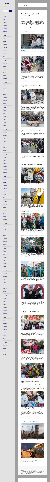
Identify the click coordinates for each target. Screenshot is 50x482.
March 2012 (4, 269)
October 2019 (5, 135)
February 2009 (5, 323)
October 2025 (5, 29)
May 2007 (4, 354)
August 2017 (4, 173)
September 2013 (5, 242)
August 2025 (4, 32)
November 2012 (5, 257)
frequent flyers (38, 469)
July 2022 (4, 87)
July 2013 (4, 245)
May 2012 (4, 266)
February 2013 (5, 253)
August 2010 (4, 297)
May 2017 (4, 178)
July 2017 (4, 175)
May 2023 (4, 72)
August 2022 (4, 85)
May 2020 (4, 125)
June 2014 (4, 229)
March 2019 (4, 145)
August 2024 (4, 50)
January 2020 (5, 131)
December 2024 (5, 44)
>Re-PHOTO (6, 3)
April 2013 (4, 250)
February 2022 (5, 94)
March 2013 (4, 251)
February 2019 (5, 147)
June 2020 (4, 123)
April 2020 (4, 126)
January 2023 (5, 78)
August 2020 (4, 120)
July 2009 (4, 316)
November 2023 (5, 63)
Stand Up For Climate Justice (28, 307)
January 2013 (5, 254)
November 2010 (5, 292)
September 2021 (5, 101)
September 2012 (5, 260)
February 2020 (5, 129)
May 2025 (4, 37)
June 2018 (4, 159)
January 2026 (5, 25)
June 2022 (4, 88)
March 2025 (4, 40)
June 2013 (4, 247)
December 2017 (5, 167)
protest (41, 471)
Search (4, 9)
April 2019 (4, 144)
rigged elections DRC (23, 472)
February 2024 (5, 59)
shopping (29, 472)
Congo (23, 469)
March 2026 (4, 22)
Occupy (27, 471)
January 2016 (5, 201)
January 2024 (5, 60)
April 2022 (4, 91)
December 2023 (5, 62)
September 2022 (5, 84)
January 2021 (5, 113)
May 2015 (4, 213)
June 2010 (4, 300)
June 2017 (4, 176)
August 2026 (4, 15)
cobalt (21, 469)
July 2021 (4, 104)
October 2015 (5, 206)
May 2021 (4, 107)
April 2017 (4, 179)
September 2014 (5, 225)
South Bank (32, 472)
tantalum (38, 472)
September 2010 (5, 295)
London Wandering (29, 461)
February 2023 (5, 76)
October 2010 (5, 294)
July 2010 (4, 298)
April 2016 (4, 197)
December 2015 (5, 203)
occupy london (30, 471)
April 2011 (4, 285)
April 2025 (4, 38)
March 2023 (4, 75)
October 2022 (5, 82)
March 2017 (4, 181)
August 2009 (4, 314)
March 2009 (4, 322)
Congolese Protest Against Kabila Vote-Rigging (31, 416)
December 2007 (5, 344)
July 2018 (4, 157)
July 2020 (4, 122)
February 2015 (5, 217)
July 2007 (4, 351)
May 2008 (4, 336)
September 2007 (5, 348)
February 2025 (5, 41)
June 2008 (4, 335)
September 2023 (5, 66)
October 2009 (5, 311)
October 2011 (5, 276)
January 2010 (5, 307)
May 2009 (4, 319)
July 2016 (4, 192)
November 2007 (5, 345)
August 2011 (4, 279)
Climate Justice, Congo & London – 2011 (30, 15)
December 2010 (5, 291)
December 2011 (5, 273)
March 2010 (4, 304)
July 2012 (4, 263)
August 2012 (4, 261)
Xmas (23, 473)
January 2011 (5, 289)
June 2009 (4, 317)
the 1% (41, 472)
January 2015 (5, 219)
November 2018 (5, 151)
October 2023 (5, 65)
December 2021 (5, 97)
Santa (27, 472)
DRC (27, 469)
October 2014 (5, 223)
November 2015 (5, 204)
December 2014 (5, 220)
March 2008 (4, 339)
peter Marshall (38, 471)
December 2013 (5, 238)
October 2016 (5, 188)
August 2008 (4, 332)
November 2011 (5, 275)
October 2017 (5, 170)
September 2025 (5, 31)
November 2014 (5, 222)
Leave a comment (28, 473)
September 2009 (5, 313)
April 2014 (4, 232)
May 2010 (4, 301)
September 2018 (5, 154)
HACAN (29, 470)
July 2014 (4, 228)
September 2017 (5, 172)
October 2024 (5, 47)
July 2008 (4, 333)
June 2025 (4, 35)
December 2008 (5, 326)
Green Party (26, 470)
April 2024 (4, 56)
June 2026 (4, 18)
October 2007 (5, 347)
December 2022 (5, 79)
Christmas (31, 468)
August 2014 (4, 226)
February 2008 (5, 341)
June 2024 (4, 53)
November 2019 (5, 134)
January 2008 (5, 342)
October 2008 (5, 329)
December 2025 (5, 26)
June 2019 (4, 141)
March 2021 (4, 110)
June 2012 (4, 264)
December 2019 (5, 132)
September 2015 (5, 207)
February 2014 (5, 235)
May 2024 (4, 54)
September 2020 (5, 119)
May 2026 (4, 19)
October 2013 (5, 241)
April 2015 (4, 214)
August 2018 (4, 156)
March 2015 (4, 216)
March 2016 (4, 198)
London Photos (41, 470)
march (21, 471)
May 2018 (4, 160)
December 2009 (5, 308)
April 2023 (4, 73)
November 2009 (5, 310)
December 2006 (5, 355)
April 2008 (4, 338)
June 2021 (4, 106)
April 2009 (4, 320)
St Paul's (36, 472)
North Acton (24, 471)
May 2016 (4, 195)
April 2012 (4, 267)
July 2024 (4, 51)
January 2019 (5, 148)
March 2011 (4, 286)
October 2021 (5, 100)
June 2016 (4, 194)
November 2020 (5, 116)
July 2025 (4, 34)
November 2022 (5, 81)
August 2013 (4, 244)
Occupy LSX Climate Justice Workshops (27, 159)
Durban (29, 469)
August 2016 (4, 191)
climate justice (41, 468)
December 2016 (5, 185)
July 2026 (4, 16)
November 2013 (5, 239)
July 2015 (4, 210)
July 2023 (4, 69)
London (37, 470)
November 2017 (5, 169)
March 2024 (4, 57)
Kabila (35, 470)
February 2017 (5, 182)
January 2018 (5, 166)
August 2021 (4, 103)
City (33, 468)
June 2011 (4, 282)
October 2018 (5, 153)
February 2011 (5, 288)
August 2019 (4, 138)
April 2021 (4, 109)
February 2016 (5, 200)
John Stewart (32, 470)
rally (43, 471)
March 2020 (4, 128)
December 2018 (5, 150)
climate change (37, 468)
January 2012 (5, 272)
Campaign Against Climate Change (25, 468)
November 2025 (5, 28)
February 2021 (5, 112)
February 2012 (5, 270)
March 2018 (4, 163)
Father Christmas (33, 469)
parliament (34, 471)
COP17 (25, 469)
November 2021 (5, 98)
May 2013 (4, 248)
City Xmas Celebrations (35, 80)
